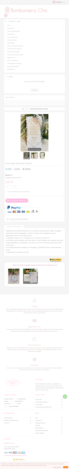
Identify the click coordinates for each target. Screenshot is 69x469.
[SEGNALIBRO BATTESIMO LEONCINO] (26, 155)
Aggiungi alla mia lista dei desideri (18, 219)
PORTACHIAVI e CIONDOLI (14, 48)
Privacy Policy (57, 467)
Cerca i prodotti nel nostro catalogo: (34, 81)
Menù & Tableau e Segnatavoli (15, 46)
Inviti (8, 25)
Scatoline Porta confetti (13, 51)
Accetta (66, 467)
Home (26, 109)
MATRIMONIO (11, 43)
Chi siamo (6, 423)
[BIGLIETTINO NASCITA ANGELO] (13, 275)
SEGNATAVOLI (11, 57)
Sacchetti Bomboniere (41, 430)
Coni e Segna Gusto (12, 37)
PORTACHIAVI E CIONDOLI (14, 63)
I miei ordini (38, 399)
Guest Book (38, 420)
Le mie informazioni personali (43, 407)
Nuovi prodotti (8, 417)
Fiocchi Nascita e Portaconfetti (15, 54)
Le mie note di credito (41, 402)
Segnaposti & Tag (40, 423)
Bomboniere (10, 28)
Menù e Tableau (39, 433)
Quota (18, 169)
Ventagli (37, 425)
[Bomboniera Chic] (34, 10)
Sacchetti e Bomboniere (13, 31)
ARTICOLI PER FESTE (12, 60)
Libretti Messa (11, 34)
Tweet (9, 169)
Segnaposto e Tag (12, 40)
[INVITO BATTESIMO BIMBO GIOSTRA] (30, 275)
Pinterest (27, 169)
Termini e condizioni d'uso (11, 420)
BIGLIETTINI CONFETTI (13, 66)
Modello (7, 175)
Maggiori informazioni (14, 227)
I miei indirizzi (38, 404)
